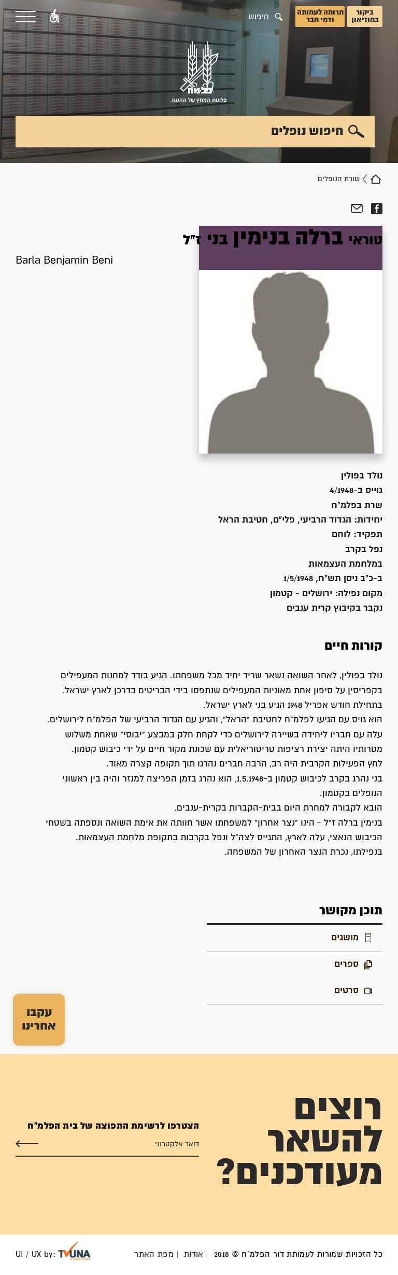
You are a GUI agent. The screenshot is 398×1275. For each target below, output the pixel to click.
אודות (194, 1254)
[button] (55, 16)
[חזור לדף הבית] (376, 179)
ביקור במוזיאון (365, 16)
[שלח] (27, 1144)
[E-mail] (357, 208)
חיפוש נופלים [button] (307, 131)
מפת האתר (154, 1254)
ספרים (346, 964)
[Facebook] (376, 208)
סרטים (346, 991)
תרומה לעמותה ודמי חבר (320, 16)
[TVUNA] (74, 1251)
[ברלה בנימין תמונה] (290, 340)
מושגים (345, 938)
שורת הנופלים (339, 179)
